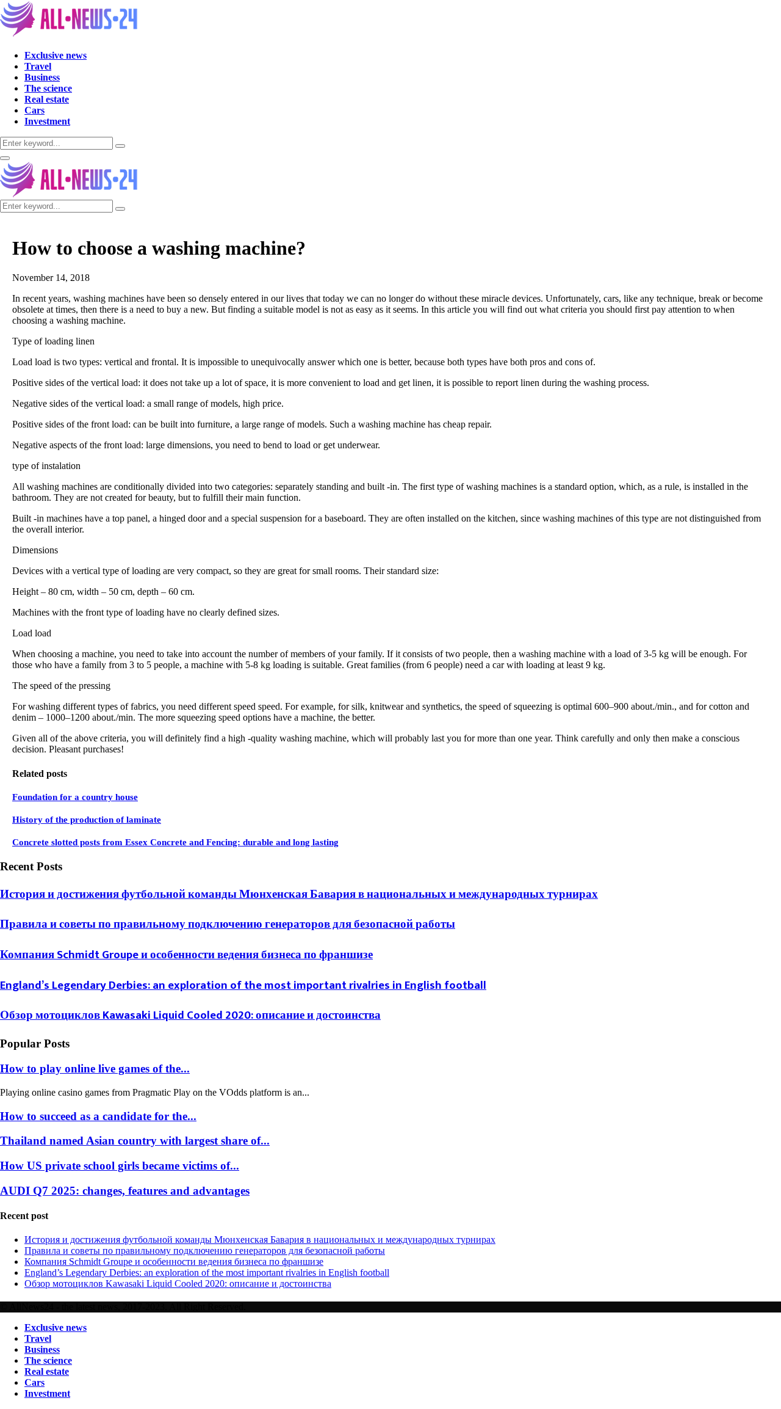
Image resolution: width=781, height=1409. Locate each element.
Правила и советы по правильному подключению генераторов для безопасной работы (227, 924)
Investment (47, 121)
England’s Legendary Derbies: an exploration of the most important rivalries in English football (243, 985)
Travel (37, 66)
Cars (34, 110)
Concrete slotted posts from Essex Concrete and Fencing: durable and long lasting (175, 842)
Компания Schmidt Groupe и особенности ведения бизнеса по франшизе (186, 954)
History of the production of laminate (86, 820)
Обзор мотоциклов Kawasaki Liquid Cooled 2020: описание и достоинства (190, 1015)
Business (42, 77)
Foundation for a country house (75, 797)
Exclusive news (55, 55)
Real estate (46, 99)
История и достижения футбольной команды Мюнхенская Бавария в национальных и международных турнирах (299, 894)
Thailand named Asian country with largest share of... (135, 1140)
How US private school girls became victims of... (119, 1165)
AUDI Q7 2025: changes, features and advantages (125, 1190)
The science (48, 88)
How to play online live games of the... (95, 1068)
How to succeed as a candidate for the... (98, 1116)
